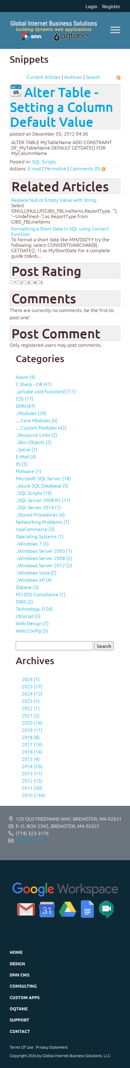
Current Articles (43, 76)
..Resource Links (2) (36, 434)
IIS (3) (22, 463)
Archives (73, 76)
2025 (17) (32, 686)
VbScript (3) (28, 616)
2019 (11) (32, 729)
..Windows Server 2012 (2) (44, 565)
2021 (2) (31, 715)
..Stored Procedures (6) (40, 514)
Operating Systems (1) (39, 536)
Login (91, 6)
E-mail (34, 168)
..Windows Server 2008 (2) (44, 558)
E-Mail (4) (26, 456)
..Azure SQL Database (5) (42, 485)
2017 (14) (32, 744)
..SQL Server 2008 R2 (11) (43, 500)
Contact (20, 1031)
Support (19, 1019)
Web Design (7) (32, 623)
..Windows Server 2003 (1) (44, 550)
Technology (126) (34, 608)
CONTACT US (30, 840)
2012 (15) (32, 780)
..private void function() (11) (46, 391)
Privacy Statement (52, 1047)
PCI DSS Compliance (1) (40, 594)
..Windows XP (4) (34, 579)
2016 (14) (32, 751)
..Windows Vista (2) (36, 572)
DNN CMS (19, 974)
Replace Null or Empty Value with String (53, 199)
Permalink (55, 168)
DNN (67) (25, 405)
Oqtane (19, 1008)
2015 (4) (31, 758)
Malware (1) (28, 471)
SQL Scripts (44, 161)
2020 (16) (32, 722)
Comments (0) (85, 168)
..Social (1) (26, 449)
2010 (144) (33, 795)
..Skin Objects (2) (33, 442)
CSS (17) (24, 398)
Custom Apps (25, 997)
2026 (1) (31, 679)
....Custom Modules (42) (41, 427)
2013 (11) (32, 773)
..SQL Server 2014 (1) (38, 507)
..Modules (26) (31, 413)
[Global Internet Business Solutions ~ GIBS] (54, 30)
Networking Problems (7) (42, 521)
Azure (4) (25, 376)
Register (111, 6)
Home (16, 952)
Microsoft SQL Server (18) (43, 478)
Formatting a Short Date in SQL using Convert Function (60, 231)
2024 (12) (32, 693)
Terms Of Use (21, 1047)
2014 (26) (32, 766)
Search (93, 76)
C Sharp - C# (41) (34, 384)
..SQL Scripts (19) (34, 492)
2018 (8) (31, 737)
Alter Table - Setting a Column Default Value (61, 107)
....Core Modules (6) (36, 420)
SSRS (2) (24, 601)
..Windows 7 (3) (32, 543)
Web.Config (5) (32, 630)
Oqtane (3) (27, 587)
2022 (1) (31, 708)
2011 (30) (32, 787)
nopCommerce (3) (35, 529)
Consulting (23, 986)
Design (17, 963)
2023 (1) (31, 700)
